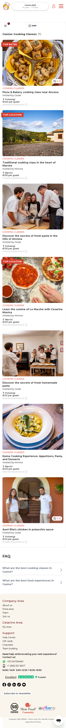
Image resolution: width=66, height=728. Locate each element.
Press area (8, 609)
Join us (6, 616)
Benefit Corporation (49, 719)
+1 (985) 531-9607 (16, 665)
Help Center (9, 637)
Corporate (7, 644)
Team (5, 612)
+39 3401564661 (15, 661)
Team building (9, 648)
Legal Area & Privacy (33, 722)
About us (7, 605)
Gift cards (7, 641)
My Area (6, 627)
